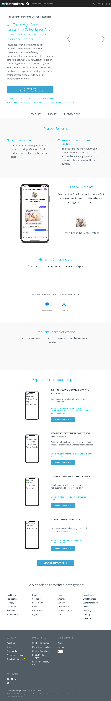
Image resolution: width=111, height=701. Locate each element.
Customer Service (78, 540)
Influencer (87, 618)
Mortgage (11, 602)
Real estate (12, 599)
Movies (53, 500)
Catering (86, 614)
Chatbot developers (15, 655)
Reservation (60, 413)
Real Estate (55, 456)
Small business (89, 599)
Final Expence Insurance (61, 102)
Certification (48, 3)
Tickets (63, 497)
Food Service (80, 411)
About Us (11, 643)
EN (59, 651)
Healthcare (11, 595)
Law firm (61, 602)
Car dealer (36, 599)
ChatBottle (72, 694)
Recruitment (88, 595)
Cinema (70, 497)
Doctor (61, 614)
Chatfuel (78, 408)
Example (54, 543)
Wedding (87, 610)
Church (86, 606)
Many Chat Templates (42, 647)
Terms (9, 691)
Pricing (100, 3)
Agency (35, 614)
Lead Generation (30, 98)
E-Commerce (65, 540)
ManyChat (12, 98)
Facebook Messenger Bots (41, 663)
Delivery (61, 543)
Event (34, 595)
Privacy (16, 691)
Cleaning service (65, 610)
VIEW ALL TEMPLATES (54, 563)
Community (12, 651)
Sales (77, 454)
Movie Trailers (80, 497)
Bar (52, 413)
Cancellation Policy (34, 691)
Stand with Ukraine (15, 659)
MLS (63, 456)
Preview (52, 114)
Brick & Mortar (38, 610)
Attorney (61, 599)
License (23, 691)
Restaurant (69, 411)
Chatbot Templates (40, 643)
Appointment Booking (18, 102)
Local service (63, 606)
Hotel (60, 595)
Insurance (39, 102)
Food (88, 411)
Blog (93, 3)
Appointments (50, 98)
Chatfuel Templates (40, 651)
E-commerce (12, 614)
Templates (36, 3)
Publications (37, 602)
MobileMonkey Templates (38, 656)
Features (36, 114)
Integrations (72, 114)
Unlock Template (63, 419)
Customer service (90, 602)
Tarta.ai (62, 694)
